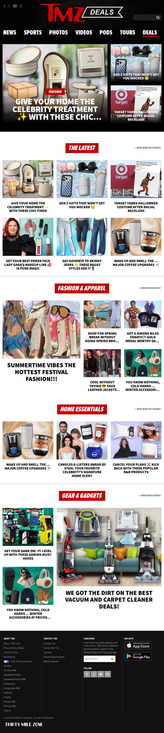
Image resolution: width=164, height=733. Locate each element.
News (9, 33)
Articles (8, 666)
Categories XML (12, 688)
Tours (127, 33)
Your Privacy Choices (21, 661)
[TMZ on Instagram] (21, 6)
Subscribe (112, 659)
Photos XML (10, 706)
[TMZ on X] (9, 6)
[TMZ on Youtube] (15, 6)
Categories (9, 684)
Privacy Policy (91, 652)
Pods (106, 33)
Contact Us (49, 643)
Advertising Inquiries (54, 657)
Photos (58, 33)
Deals (150, 33)
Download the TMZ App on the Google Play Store (138, 656)
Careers (48, 652)
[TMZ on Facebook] (4, 6)
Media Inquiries (51, 661)
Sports (33, 33)
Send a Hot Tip (51, 648)
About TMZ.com (12, 643)
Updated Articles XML (15, 679)
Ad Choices (9, 657)
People (7, 697)
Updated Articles (12, 675)
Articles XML (10, 670)
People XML (10, 701)
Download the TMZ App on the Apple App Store (138, 645)
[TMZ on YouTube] (101, 674)
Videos (83, 33)
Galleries (8, 692)
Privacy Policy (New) (14, 648)
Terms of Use (11, 652)
